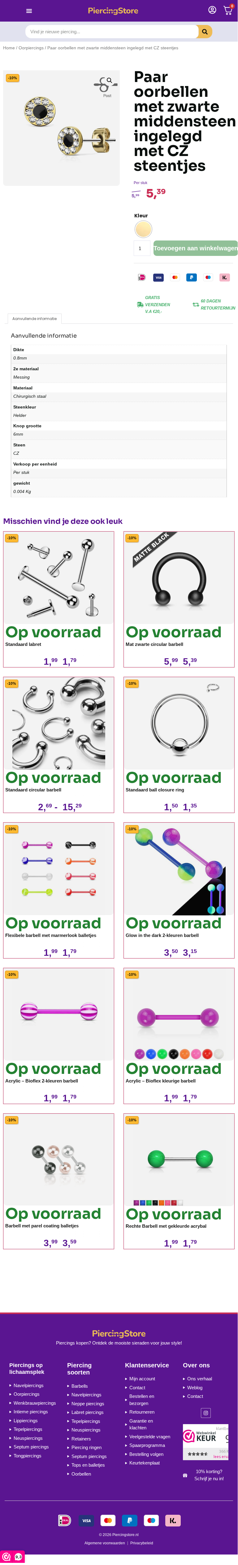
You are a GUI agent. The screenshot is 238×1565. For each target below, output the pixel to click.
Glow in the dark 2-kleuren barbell (162, 935)
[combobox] (112, 32)
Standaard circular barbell (33, 789)
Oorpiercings (31, 48)
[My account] (212, 10)
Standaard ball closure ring (155, 789)
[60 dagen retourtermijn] (196, 304)
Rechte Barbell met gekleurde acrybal (166, 1226)
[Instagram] (206, 1413)
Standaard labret (23, 644)
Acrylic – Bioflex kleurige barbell (161, 1080)
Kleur (141, 215)
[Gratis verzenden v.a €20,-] (140, 304)
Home (9, 48)
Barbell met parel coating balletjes (42, 1225)
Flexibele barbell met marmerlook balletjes (50, 935)
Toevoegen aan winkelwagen (196, 248)
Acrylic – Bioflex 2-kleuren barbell (41, 1080)
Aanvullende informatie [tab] (34, 318)
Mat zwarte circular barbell (154, 644)
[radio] (143, 229)
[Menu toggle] (29, 11)
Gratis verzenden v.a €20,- (157, 304)
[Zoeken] (200, 32)
